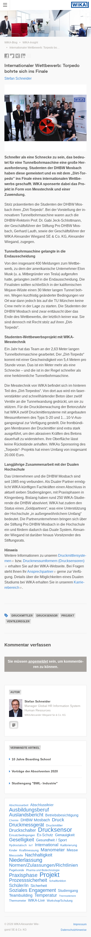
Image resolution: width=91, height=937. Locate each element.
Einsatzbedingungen (22, 835)
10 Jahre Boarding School (31, 759)
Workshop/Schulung (59, 900)
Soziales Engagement (32, 890)
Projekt (67, 615)
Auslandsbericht (26, 815)
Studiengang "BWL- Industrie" (35, 783)
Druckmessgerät (26, 825)
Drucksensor (47, 615)
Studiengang (68, 890)
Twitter (12, 56)
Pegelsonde (16, 870)
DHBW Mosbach (35, 820)
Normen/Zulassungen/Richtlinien (43, 865)
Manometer (53, 850)
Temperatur (45, 895)
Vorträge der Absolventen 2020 (35, 771)
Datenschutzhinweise (74, 929)
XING (17, 56)
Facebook (6, 56)
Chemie (14, 820)
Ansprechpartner (40, 571)
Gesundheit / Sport (51, 840)
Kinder (13, 850)
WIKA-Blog (10, 42)
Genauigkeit (65, 835)
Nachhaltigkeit (38, 855)
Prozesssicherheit (28, 880)
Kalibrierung (68, 845)
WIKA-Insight (30, 42)
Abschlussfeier (41, 805)
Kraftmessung (29, 850)
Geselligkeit (21, 840)
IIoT (31, 845)
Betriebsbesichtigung (61, 815)
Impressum (80, 924)
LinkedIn (23, 56)
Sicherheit (38, 885)
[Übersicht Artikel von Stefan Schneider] (13, 725)
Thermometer (17, 900)
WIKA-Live (36, 900)
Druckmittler (22, 615)
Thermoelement (67, 896)
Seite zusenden (29, 56)
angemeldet (38, 661)
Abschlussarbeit (18, 805)
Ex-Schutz (45, 835)
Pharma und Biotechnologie (43, 870)
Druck (58, 820)
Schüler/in (18, 885)
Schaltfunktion (57, 880)
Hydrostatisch (18, 845)
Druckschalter (22, 830)
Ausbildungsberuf (29, 809)
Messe (72, 850)
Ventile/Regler (18, 621)
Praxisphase (23, 875)
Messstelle (16, 855)
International (46, 844)
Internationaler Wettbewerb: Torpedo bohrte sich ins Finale (44, 47)
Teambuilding (20, 895)
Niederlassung (25, 860)
